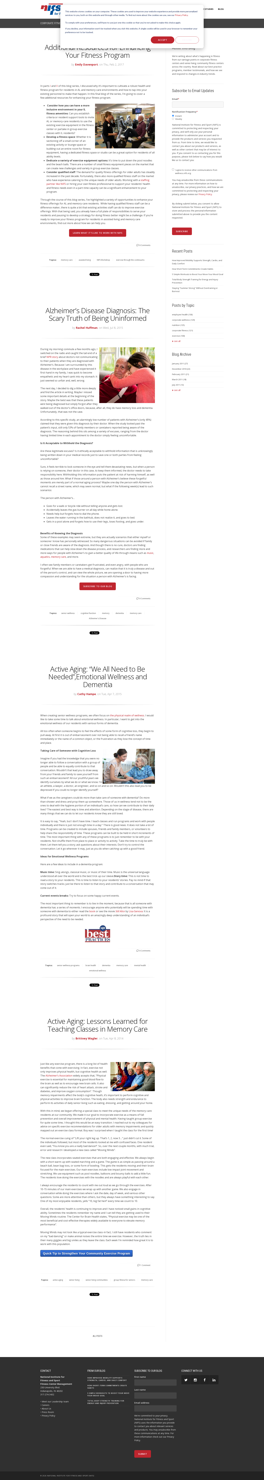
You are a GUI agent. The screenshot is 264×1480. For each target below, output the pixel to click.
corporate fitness (182, 330)
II (57, 86)
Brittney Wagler (86, 1038)
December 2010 (181, 369)
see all (177, 341)
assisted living (85, 260)
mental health (140, 965)
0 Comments (144, 245)
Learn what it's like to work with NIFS (97, 232)
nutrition (178, 325)
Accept (162, 40)
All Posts (97, 1336)
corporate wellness (183, 320)
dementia (120, 613)
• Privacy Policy (47, 1415)
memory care (67, 260)
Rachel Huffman (86, 328)
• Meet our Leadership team (54, 1401)
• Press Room (47, 1412)
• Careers (44, 1405)
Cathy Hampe (86, 694)
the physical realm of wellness (127, 715)
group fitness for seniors (124, 1280)
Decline (187, 40)
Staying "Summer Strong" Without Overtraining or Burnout (195, 290)
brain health (91, 965)
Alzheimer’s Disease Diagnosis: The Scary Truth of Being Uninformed (98, 314)
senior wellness (68, 613)
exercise (178, 335)
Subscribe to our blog (97, 586)
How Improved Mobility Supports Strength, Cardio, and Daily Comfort (197, 262)
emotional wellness (97, 970)
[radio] (198, 116)
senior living (74, 1280)
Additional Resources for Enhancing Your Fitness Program (97, 51)
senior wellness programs (68, 965)
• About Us (45, 1408)
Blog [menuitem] (221, 9)
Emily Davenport (86, 64)
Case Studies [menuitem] (206, 9)
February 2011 (180, 374)
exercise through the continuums (130, 260)
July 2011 (178, 384)
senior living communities (97, 1280)
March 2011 (179, 379)
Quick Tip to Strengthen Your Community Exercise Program (86, 1253)
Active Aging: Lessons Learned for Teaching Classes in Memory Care (98, 1025)
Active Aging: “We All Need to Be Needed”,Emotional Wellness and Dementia (97, 676)
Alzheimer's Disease (97, 618)
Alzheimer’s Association (59, 1075)
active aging (58, 1280)
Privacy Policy (181, 15)
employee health (182, 314)
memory (105, 613)
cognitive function (88, 613)
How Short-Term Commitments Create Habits (192, 269)
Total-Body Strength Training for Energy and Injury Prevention (195, 281)
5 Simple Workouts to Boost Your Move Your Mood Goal (197, 274)
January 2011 (180, 363)
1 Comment (145, 1265)
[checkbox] (198, 117)
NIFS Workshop (103, 260)
